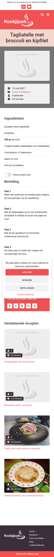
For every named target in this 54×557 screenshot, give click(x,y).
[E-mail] (29, 305)
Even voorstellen (36, 538)
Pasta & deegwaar (21, 92)
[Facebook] (10, 305)
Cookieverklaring (25, 294)
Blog (31, 542)
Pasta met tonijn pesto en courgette (22, 448)
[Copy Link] (35, 305)
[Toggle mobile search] (42, 14)
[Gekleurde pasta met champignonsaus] (27, 460)
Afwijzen (27, 280)
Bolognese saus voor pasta (18, 405)
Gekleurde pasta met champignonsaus (23, 495)
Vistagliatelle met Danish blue (19, 361)
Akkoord (27, 272)
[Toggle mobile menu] (48, 14)
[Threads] (23, 305)
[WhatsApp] (17, 305)
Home (32, 531)
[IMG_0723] (27, 416)
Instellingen (27, 288)
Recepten (33, 535)
